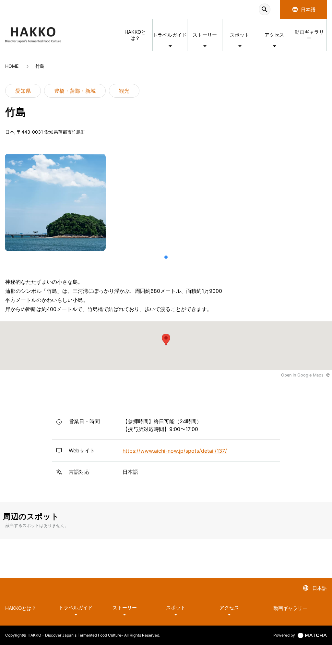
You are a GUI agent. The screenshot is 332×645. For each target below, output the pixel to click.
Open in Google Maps (302, 375)
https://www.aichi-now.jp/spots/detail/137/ (175, 451)
